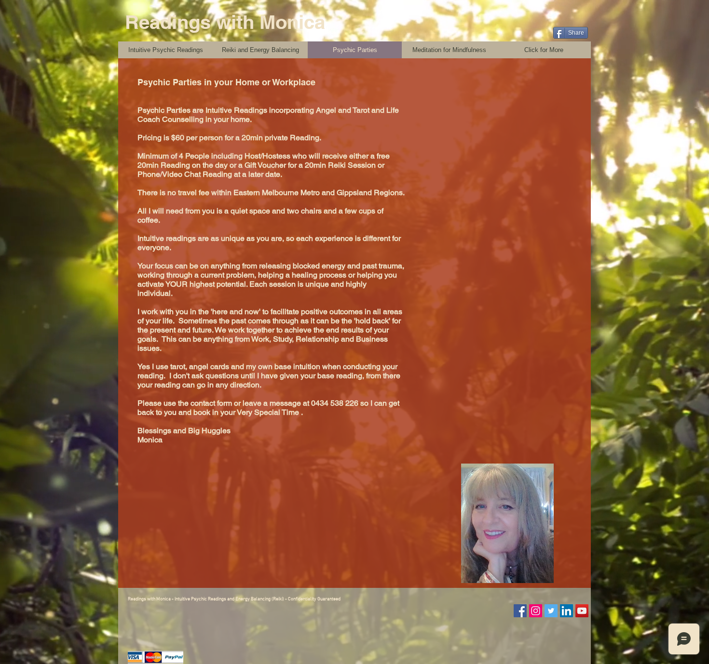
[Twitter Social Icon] (551, 610)
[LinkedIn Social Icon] (566, 610)
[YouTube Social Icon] (581, 610)
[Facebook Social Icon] (520, 610)
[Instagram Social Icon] (535, 610)
